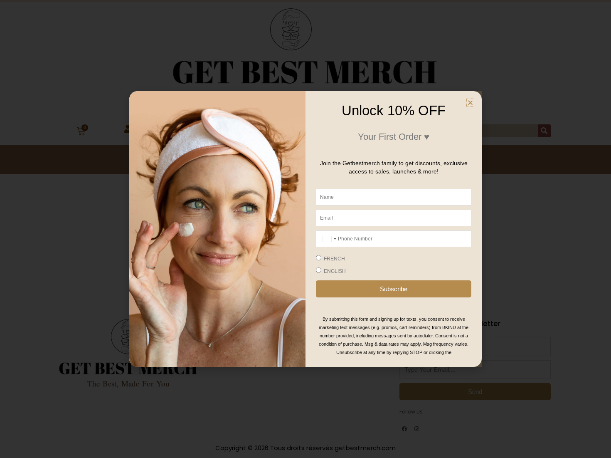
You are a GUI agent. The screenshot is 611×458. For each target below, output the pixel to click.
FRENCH (334, 259)
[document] (305, 229)
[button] (470, 102)
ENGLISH (335, 271)
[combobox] (328, 239)
